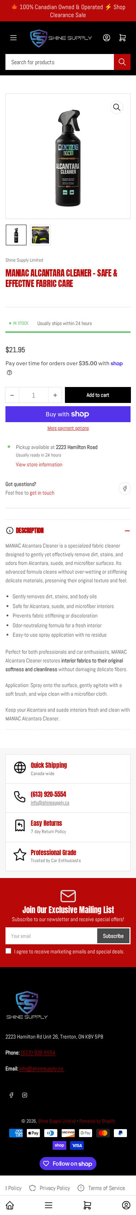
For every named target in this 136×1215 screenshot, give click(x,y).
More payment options (68, 428)
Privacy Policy (53, 1188)
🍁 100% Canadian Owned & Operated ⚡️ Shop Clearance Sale (68, 11)
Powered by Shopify (97, 1121)
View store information (39, 464)
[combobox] (68, 62)
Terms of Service (105, 1188)
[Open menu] (13, 38)
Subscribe (113, 935)
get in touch (42, 492)
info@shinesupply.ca (50, 802)
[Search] (122, 62)
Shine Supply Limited (24, 260)
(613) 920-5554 (38, 1052)
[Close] (123, 1176)
